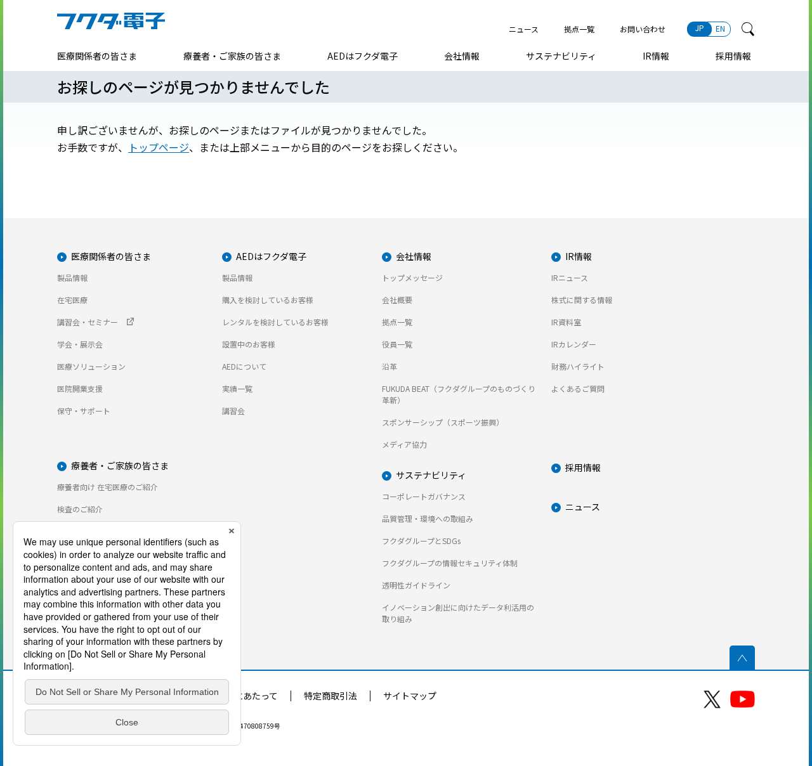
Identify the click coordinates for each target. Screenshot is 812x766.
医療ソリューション (91, 366)
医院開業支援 (80, 388)
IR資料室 (566, 321)
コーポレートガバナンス (424, 496)
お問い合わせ (642, 28)
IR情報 (656, 55)
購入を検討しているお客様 (267, 299)
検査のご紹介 (80, 508)
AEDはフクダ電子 (362, 55)
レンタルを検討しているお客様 (275, 321)
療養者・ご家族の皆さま (232, 55)
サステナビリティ (561, 55)
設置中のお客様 (248, 344)
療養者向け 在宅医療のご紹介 (107, 486)
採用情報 (733, 55)
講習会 (233, 410)
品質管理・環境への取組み (427, 518)
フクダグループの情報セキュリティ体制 (450, 562)
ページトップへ (742, 658)
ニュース (524, 28)
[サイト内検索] (748, 29)
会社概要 (397, 299)
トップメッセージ (412, 277)
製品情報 (72, 277)
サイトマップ (409, 695)
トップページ (158, 147)
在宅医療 (72, 299)
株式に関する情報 (581, 299)
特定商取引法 (330, 695)
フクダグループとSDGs (421, 540)
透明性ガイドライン (416, 585)
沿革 (389, 366)
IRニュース (569, 277)
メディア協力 (404, 444)
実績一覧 (237, 388)
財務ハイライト (578, 366)
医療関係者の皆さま (97, 55)
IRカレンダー (573, 344)
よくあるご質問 (578, 388)
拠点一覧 (579, 28)
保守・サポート (83, 410)
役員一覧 (397, 344)
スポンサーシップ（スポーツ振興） (443, 422)
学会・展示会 (80, 344)
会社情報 (462, 55)
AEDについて (244, 366)
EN (720, 28)
